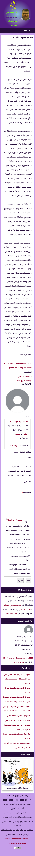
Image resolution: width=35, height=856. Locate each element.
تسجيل (17, 434)
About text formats (14, 520)
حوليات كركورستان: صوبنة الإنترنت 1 (16, 701)
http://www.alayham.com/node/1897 (18, 658)
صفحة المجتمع (11, 613)
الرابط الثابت (13, 445)
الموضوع (27, 481)
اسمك (28, 457)
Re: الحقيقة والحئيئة (19, 421)
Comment (27, 492)
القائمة (27, 30)
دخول (25, 434)
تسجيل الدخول (25, 609)
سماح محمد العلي (25, 376)
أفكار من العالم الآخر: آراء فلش (18, 715)
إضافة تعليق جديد (24, 380)
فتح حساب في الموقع (12, 605)
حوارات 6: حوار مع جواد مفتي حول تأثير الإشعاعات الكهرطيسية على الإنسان (17, 679)
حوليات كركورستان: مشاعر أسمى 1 (16, 697)
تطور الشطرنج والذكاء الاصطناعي (17, 720)
